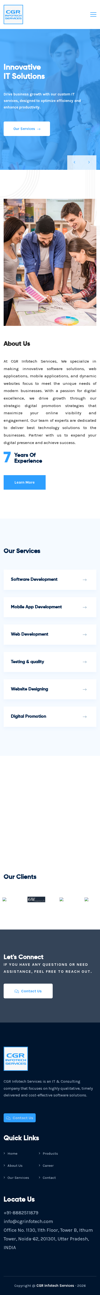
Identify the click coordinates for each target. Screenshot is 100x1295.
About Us (15, 1165)
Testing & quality (27, 662)
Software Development (34, 579)
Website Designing (29, 689)
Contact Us (31, 991)
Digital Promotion (28, 716)
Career (48, 1165)
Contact (49, 1177)
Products (50, 1153)
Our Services (24, 129)
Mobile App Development (36, 607)
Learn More (25, 482)
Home (12, 1153)
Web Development (29, 634)
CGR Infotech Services (55, 1285)
